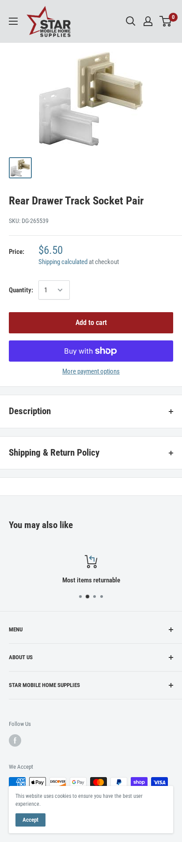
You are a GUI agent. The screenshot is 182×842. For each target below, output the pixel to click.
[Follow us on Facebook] (15, 740)
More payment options (91, 371)
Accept (30, 819)
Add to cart (91, 322)
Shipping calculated (62, 262)
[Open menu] (13, 21)
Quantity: (21, 290)
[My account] (148, 21)
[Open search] (131, 21)
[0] (165, 21)
